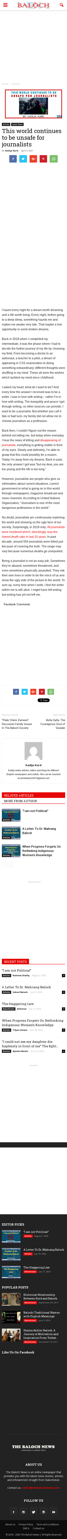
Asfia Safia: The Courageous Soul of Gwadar (52, 724)
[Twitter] (33, 1511)
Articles (6, 124)
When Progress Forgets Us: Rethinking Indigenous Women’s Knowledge (41, 851)
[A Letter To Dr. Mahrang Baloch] (11, 833)
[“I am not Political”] (11, 815)
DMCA (26, 1528)
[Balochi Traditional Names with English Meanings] (11, 1317)
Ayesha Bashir (20, 1051)
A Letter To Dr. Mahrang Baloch (26, 987)
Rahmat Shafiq (21, 975)
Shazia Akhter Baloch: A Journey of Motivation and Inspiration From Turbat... (40, 1334)
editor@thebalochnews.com (41, 1487)
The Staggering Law (18, 1004)
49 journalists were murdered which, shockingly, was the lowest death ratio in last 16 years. (33, 531)
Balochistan (8, 1009)
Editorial (21, 1008)
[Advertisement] (33, 45)
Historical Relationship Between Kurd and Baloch (40, 1296)
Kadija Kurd (11, 150)
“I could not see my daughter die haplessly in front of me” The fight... (30, 1043)
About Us (10, 1524)
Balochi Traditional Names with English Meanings (41, 1314)
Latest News (17, 124)
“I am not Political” (35, 811)
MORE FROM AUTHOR (20, 801)
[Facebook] (13, 1511)
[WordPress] (43, 1511)
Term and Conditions (47, 1524)
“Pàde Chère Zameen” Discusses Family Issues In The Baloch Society (17, 724)
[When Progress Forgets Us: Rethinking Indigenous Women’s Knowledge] (11, 850)
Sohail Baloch (20, 992)
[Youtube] (53, 1511)
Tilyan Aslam (20, 1030)
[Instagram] (23, 1511)
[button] (62, 5)
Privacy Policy (26, 1524)
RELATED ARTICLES (19, 795)
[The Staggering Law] (11, 1272)
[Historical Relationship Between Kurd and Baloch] (11, 1299)
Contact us (38, 1528)
